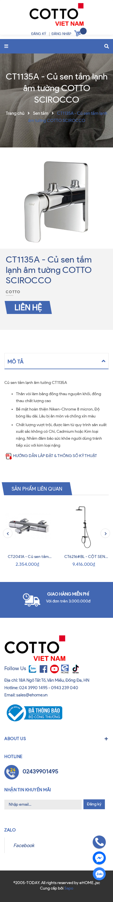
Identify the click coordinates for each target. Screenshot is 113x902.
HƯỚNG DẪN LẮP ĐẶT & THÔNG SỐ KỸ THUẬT (55, 455)
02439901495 (40, 771)
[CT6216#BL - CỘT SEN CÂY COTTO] (85, 527)
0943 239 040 (64, 687)
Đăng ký (94, 804)
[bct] (33, 712)
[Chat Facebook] (99, 857)
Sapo (68, 888)
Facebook (23, 845)
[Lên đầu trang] (15, 887)
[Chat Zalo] (99, 873)
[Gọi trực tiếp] (99, 842)
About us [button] (15, 738)
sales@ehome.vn (32, 695)
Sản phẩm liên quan (37, 488)
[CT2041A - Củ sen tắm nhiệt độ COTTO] (28, 527)
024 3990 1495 (33, 687)
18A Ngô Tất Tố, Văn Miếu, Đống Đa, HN (54, 680)
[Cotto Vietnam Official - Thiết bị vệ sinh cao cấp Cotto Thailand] (56, 16)
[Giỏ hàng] (78, 34)
